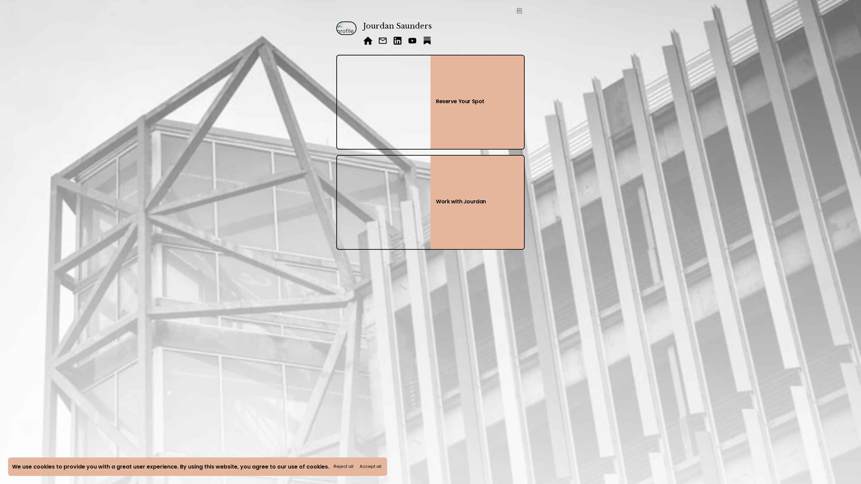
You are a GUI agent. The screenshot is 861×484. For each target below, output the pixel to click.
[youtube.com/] (412, 41)
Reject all (343, 466)
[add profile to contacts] (519, 10)
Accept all (370, 466)
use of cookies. (308, 467)
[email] (382, 41)
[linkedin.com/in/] (397, 41)
